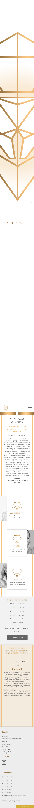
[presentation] (3, 202)
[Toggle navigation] (30, 408)
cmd (17, 543)
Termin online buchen (25, 806)
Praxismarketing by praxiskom (11, 801)
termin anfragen (17, 638)
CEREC (17, 577)
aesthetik (17, 510)
